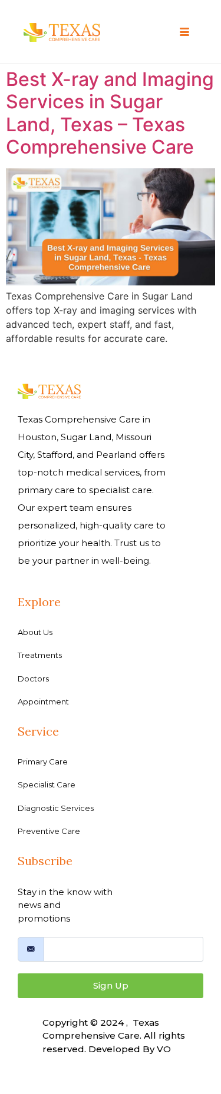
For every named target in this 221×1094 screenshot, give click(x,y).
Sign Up (110, 985)
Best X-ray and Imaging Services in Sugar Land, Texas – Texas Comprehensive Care (110, 113)
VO (164, 1049)
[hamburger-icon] (184, 32)
